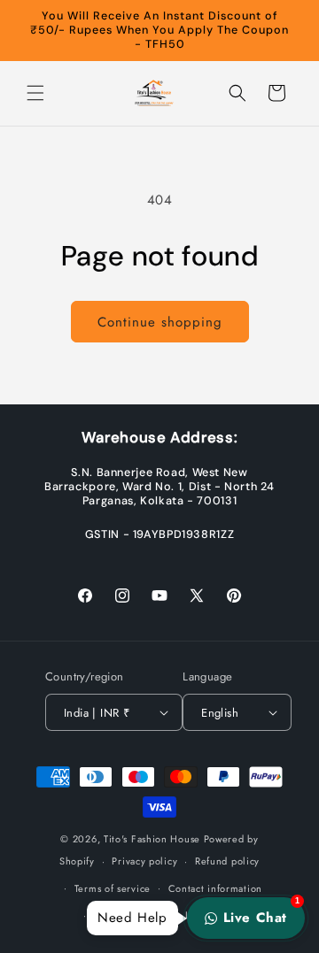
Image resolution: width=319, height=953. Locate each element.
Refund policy (227, 861)
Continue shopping (159, 322)
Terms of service (112, 888)
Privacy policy (144, 861)
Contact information (215, 888)
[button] (35, 92)
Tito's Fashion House (152, 839)
